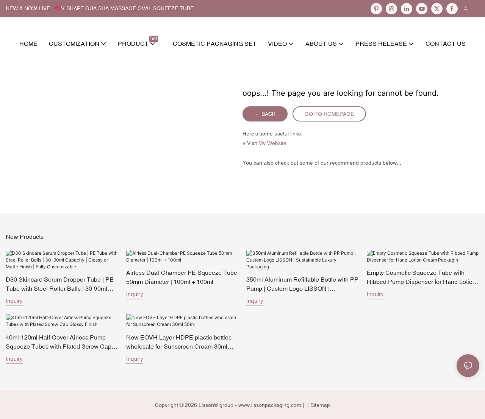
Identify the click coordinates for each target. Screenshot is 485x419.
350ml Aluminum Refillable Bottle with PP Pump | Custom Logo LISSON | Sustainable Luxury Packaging (302, 284)
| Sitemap (318, 405)
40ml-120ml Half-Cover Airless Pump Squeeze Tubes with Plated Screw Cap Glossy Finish (58, 342)
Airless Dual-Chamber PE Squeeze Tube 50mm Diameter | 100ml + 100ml (181, 277)
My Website (272, 143)
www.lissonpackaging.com (269, 405)
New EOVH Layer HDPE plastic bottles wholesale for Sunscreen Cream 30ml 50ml (179, 342)
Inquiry (14, 301)
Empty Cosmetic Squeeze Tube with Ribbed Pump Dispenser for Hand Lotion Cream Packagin (421, 277)
